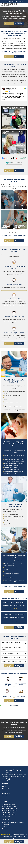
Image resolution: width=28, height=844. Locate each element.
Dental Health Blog (6, 793)
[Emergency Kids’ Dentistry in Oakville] (20, 691)
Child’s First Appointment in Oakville (7, 684)
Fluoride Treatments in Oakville (20, 683)
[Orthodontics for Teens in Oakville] (7, 691)
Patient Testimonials (6, 791)
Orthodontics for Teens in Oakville (7, 695)
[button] (26, 4)
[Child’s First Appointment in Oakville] (7, 679)
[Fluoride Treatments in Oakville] (20, 679)
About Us (4, 786)
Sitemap (3, 798)
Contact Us (4, 795)
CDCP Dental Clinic (6, 788)
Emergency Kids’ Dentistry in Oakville (21, 695)
